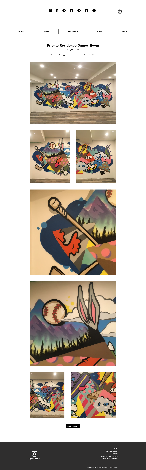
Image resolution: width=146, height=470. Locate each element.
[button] (120, 11)
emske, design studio (110, 467)
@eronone (35, 459)
